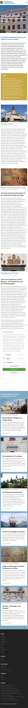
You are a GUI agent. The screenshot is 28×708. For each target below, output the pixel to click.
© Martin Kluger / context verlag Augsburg (9, 125)
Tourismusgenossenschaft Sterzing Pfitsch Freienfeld (13, 696)
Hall (2, 646)
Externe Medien (9, 362)
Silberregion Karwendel (6, 695)
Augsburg (3, 639)
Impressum (3, 666)
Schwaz (2, 644)
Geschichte (3, 638)
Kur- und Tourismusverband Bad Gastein (10, 700)
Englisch (3, 677)
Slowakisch (3, 679)
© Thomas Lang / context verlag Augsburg (9, 563)
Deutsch (2, 676)
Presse (2, 660)
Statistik (8, 358)
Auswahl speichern (14, 366)
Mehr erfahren (6, 433)
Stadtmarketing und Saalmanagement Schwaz (11, 693)
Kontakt (2, 658)
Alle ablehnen (14, 372)
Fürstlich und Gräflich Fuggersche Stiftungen (11, 690)
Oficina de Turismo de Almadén (7, 698)
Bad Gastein (3, 642)
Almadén (3, 651)
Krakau (2, 652)
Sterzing (2, 647)
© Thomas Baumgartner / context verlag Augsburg (11, 603)
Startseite (3, 636)
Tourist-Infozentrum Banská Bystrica (9, 688)
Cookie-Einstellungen (5, 669)
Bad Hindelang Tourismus (6, 687)
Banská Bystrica (4, 649)
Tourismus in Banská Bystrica (11, 97)
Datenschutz (3, 668)
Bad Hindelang (4, 641)
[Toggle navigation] (26, 2)
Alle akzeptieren (14, 369)
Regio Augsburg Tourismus (7, 685)
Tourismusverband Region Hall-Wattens (10, 691)
